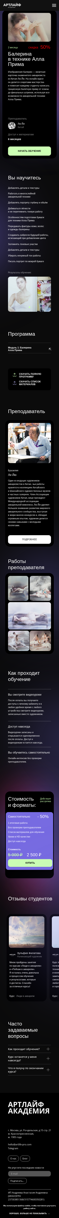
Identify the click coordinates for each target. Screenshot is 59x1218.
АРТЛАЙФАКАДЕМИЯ (29, 1107)
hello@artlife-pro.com (20, 1144)
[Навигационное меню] (54, 5)
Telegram (13, 1148)
